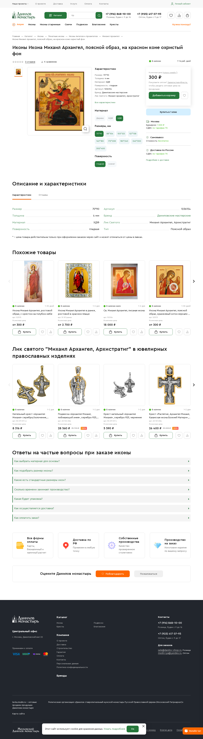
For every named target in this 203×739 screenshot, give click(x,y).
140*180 (100, 141)
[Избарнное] (171, 15)
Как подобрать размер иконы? (33, 470)
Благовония (98, 24)
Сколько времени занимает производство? (42, 489)
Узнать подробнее (114, 729)
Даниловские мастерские (115, 93)
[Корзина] (187, 15)
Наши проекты (19, 4)
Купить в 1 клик (168, 112)
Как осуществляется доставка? (34, 508)
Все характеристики (105, 102)
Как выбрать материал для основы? (37, 461)
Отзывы (43, 195)
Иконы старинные (50, 24)
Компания (63, 635)
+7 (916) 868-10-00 (118, 14)
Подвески (82, 24)
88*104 (110, 134)
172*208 (112, 141)
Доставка (58, 4)
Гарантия (61, 652)
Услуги (73, 4)
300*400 (100, 148)
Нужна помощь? (181, 24)
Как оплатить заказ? (26, 518)
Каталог (58, 15)
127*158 (132, 134)
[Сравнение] (179, 15)
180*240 (124, 141)
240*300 (137, 141)
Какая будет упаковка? (28, 499)
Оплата (88, 4)
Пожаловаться (148, 574)
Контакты (103, 4)
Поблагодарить (115, 574)
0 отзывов (30, 62)
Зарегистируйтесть (177, 82)
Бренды (62, 675)
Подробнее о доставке (157, 160)
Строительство (64, 648)
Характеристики (21, 195)
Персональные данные (68, 664)
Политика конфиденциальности (72, 667)
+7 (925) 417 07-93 (149, 14)
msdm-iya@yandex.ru (169, 653)
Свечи (68, 24)
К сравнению (50, 62)
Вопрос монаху (148, 730)
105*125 (121, 134)
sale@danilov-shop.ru (169, 650)
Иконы (32, 24)
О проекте (40, 4)
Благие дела (166, 730)
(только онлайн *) (170, 72)
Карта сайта (18, 714)
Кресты (114, 24)
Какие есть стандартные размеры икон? (40, 480)
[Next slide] (194, 281)
